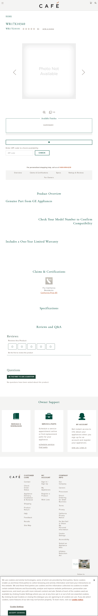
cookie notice (77, 600)
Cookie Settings (17, 607)
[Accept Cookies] (94, 580)
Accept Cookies (17, 613)
